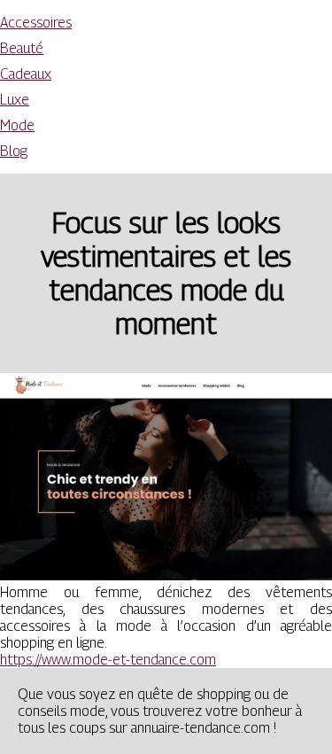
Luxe (14, 99)
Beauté (21, 48)
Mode (17, 125)
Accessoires (36, 22)
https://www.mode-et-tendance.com (108, 659)
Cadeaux (25, 74)
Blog (13, 151)
